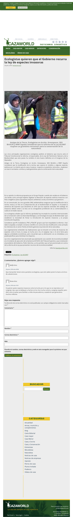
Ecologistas (16, 255)
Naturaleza (29, 453)
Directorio (54, 39)
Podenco (28, 469)
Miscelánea (10, 53)
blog (26, 431)
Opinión (28, 461)
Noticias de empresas (33, 458)
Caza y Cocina (30, 442)
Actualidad (29, 423)
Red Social (19, 39)
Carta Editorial (30, 433)
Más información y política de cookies (47, 5)
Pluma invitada (30, 466)
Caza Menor (29, 48)
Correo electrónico (11, 335)
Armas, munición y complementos (32, 426)
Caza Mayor (17, 48)
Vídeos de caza (23, 53)
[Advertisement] (36, 23)
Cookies (26, 515)
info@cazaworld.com (62, 508)
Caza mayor (29, 436)
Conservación (54, 48)
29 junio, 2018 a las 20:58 (12, 269)
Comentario (9, 308)
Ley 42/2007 (24, 255)
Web (5, 341)
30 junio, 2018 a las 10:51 (12, 285)
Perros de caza (30, 464)
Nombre (7, 328)
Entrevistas (41, 48)
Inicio (8, 48)
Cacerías (31, 39)
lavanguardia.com (62, 248)
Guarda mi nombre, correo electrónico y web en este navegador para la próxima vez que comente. (35, 350)
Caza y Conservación (32, 444)
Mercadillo (42, 39)
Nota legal (19, 515)
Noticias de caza (17, 65)
